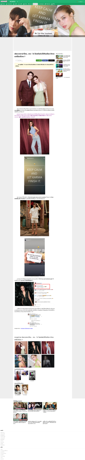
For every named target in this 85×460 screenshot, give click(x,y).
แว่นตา (1, 457)
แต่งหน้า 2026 (2, 436)
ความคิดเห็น (39, 60)
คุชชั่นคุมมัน (2, 439)
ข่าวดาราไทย (25, 375)
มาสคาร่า (1, 440)
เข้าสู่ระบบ (81, 1)
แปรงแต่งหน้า (2, 438)
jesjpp (31, 328)
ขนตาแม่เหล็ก (2, 433)
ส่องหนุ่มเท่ (42, 3)
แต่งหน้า (15, 3)
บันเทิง (36, 4)
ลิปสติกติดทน (2, 435)
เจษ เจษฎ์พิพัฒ (17, 394)
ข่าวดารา (17, 380)
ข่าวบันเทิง (32, 380)
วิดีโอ (54, 3)
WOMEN (12, 1)
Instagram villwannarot (25, 328)
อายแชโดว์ (2, 442)
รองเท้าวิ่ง (1, 454)
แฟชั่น (21, 3)
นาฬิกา (1, 449)
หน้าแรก (3, 3)
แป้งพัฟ (1, 443)
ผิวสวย (26, 3)
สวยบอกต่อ (10, 3)
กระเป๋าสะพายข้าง (3, 453)
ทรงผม (31, 3)
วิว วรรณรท (25, 394)
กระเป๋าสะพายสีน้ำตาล (4, 450)
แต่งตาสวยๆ (2, 432)
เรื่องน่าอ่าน (48, 3)
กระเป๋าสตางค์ (2, 456)
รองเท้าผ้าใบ (2, 452)
